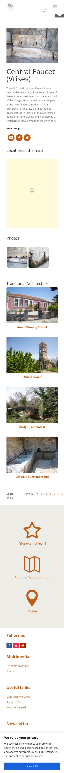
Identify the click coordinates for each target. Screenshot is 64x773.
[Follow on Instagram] (16, 645)
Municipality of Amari (18, 696)
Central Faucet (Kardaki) (32, 477)
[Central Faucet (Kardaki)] (32, 455)
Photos (10, 671)
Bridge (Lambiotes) (32, 427)
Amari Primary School (32, 327)
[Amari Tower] (32, 355)
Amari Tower (32, 377)
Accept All (32, 766)
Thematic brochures (18, 666)
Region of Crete (15, 702)
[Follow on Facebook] (9, 645)
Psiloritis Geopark (16, 707)
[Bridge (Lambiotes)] (32, 405)
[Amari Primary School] (32, 305)
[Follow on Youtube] (23, 645)
